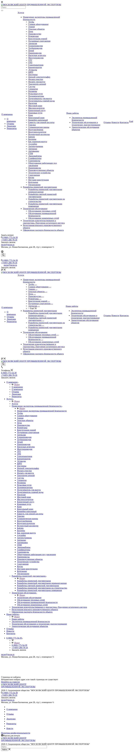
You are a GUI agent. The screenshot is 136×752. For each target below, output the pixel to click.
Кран (30, 115)
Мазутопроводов (36, 58)
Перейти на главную (10, 682)
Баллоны (32, 139)
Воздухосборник (35, 129)
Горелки (32, 125)
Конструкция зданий (37, 39)
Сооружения (34, 175)
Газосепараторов (35, 65)
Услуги (21, 12)
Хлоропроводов (35, 46)
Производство (34, 34)
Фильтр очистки (35, 79)
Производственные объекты (41, 170)
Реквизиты (12, 128)
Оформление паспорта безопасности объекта (43, 230)
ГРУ (30, 60)
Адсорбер (32, 144)
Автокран (32, 149)
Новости (115, 122)
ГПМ (30, 153)
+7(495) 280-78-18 (9, 240)
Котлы (31, 177)
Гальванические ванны (38, 127)
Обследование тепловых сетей (42, 211)
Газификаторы (34, 158)
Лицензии (11, 126)
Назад (17, 384)
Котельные (33, 182)
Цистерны (33, 74)
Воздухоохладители (37, 132)
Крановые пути (35, 113)
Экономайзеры (35, 156)
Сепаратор (33, 89)
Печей (31, 50)
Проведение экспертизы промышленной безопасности (42, 411)
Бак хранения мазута (37, 141)
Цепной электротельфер (39, 77)
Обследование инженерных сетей (43, 218)
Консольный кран (36, 117)
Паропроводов (35, 53)
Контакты (124, 122)
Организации (34, 185)
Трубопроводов (35, 48)
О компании (7, 114)
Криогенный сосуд (36, 110)
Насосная (32, 103)
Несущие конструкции (38, 180)
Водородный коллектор (39, 134)
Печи (30, 31)
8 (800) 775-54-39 (10, 237)
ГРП (30, 62)
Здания (31, 27)
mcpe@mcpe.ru (7, 244)
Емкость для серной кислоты (41, 122)
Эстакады (32, 70)
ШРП (30, 72)
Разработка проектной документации (40, 187)
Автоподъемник (35, 146)
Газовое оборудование (38, 24)
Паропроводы (34, 168)
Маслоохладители (36, 108)
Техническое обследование (35, 208)
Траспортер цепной (37, 84)
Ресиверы (32, 91)
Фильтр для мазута (36, 82)
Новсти (9, 728)
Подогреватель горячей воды (41, 101)
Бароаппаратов (35, 67)
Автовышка (33, 151)
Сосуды (31, 86)
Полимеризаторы (36, 96)
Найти (4, 750)
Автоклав (32, 43)
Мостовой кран (35, 106)
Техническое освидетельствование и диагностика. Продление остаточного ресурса (44, 221)
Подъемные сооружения (39, 41)
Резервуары (33, 36)
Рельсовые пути (35, 94)
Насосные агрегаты (37, 55)
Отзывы (10, 123)
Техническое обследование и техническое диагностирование (86, 123)
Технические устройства (39, 173)
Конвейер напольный (38, 120)
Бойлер (31, 137)
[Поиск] (2, 10)
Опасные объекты (36, 29)
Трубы (31, 22)
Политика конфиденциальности (15, 733)
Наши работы (72, 113)
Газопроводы (34, 161)
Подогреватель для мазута (40, 98)
